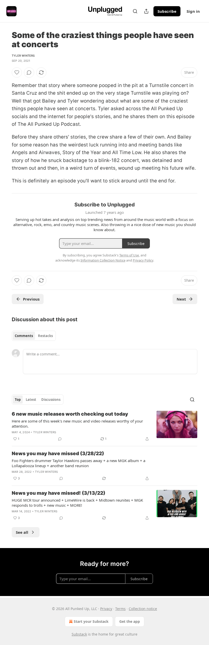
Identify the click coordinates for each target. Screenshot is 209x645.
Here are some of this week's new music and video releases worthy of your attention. (77, 423)
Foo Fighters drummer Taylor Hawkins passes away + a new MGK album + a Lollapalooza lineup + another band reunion (78, 463)
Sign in (193, 11)
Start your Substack (91, 621)
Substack (79, 634)
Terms (120, 608)
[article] (104, 426)
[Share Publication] (146, 11)
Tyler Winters (23, 55)
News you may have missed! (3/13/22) (58, 493)
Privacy (106, 608)
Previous (31, 299)
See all (22, 532)
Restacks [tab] (45, 335)
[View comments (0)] (29, 72)
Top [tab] (18, 399)
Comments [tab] (24, 335)
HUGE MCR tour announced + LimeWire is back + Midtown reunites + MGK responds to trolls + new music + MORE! (77, 503)
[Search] (135, 11)
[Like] (17, 72)
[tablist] (34, 336)
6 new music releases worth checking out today (70, 414)
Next (181, 299)
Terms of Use (129, 255)
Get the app (129, 621)
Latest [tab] (31, 399)
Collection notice (143, 608)
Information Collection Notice (103, 260)
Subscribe (167, 11)
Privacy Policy (143, 260)
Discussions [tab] (50, 399)
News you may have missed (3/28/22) (58, 453)
